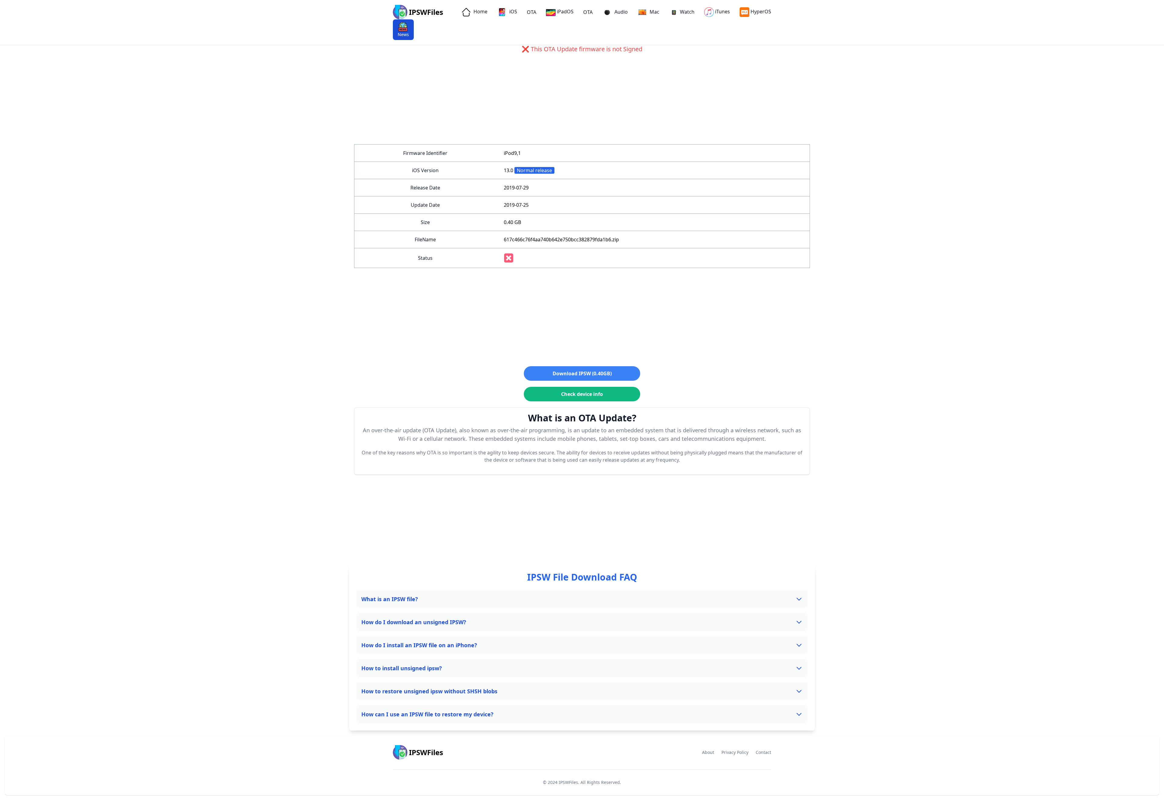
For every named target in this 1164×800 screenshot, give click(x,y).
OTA (531, 12)
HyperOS (761, 11)
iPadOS (565, 11)
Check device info (582, 394)
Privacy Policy (734, 752)
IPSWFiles (568, 782)
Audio (620, 11)
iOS (512, 11)
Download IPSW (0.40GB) (582, 373)
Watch (687, 11)
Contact (763, 752)
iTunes (722, 11)
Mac (653, 11)
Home (479, 11)
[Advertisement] (536, 101)
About (708, 752)
